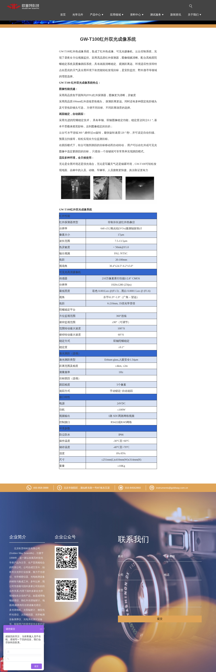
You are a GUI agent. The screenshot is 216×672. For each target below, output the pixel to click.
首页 (63, 14)
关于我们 (193, 14)
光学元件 (77, 14)
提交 (160, 618)
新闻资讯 (175, 14)
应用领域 (115, 14)
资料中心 (135, 14)
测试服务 (155, 14)
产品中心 (95, 14)
